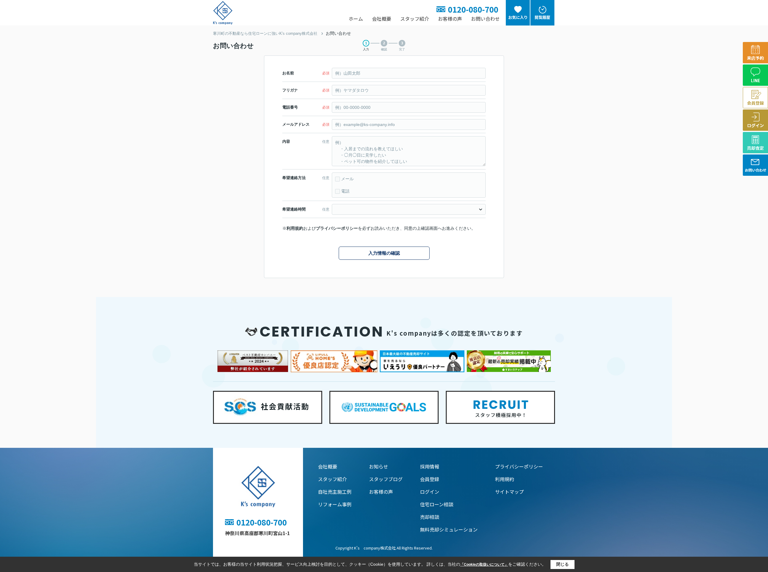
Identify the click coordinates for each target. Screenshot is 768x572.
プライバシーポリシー (337, 228)
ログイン (429, 491)
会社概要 (381, 18)
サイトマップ (509, 491)
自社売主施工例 (335, 491)
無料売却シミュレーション (449, 529)
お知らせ (378, 466)
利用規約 (294, 228)
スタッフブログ (386, 479)
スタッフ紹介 (414, 18)
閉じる (562, 564)
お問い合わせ (485, 18)
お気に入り (518, 17)
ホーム (356, 18)
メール (347, 178)
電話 (345, 191)
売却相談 (429, 516)
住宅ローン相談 (436, 504)
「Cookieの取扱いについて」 (484, 564)
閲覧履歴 (542, 17)
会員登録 (429, 479)
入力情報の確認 (384, 253)
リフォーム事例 (335, 504)
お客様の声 (450, 18)
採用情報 (429, 466)
